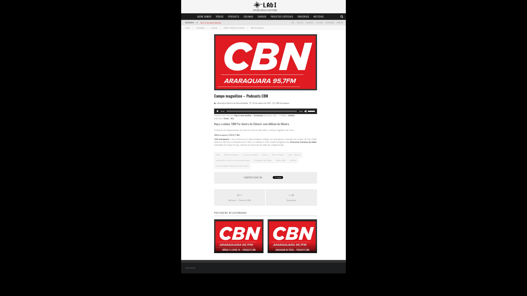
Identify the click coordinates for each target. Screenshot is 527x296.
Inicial (187, 28)
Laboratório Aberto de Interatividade (232, 103)
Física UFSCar (278, 155)
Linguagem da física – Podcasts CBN (292, 249)
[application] (265, 111)
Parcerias (303, 16)
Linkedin (340, 23)
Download (258, 115)
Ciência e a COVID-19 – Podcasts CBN (239, 249)
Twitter (300, 23)
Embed (291, 115)
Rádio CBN (281, 160)
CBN (218, 155)
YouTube (319, 23)
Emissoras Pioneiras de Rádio (303, 142)
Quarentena (291, 200)
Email (226, 118)
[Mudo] (305, 111)
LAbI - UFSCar (294, 155)
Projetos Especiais (282, 16)
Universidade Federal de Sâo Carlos (232, 166)
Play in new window (242, 115)
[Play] (217, 111)
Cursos (262, 16)
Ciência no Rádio (250, 155)
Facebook (309, 23)
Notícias (319, 16)
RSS (292, 23)
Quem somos (204, 16)
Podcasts (233, 16)
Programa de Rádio (263, 160)
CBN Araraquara (282, 103)
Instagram (330, 23)
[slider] (312, 111)
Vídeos (220, 16)
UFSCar (293, 160)
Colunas (248, 16)
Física (265, 155)
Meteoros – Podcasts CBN (240, 200)
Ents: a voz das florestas (211, 23)
